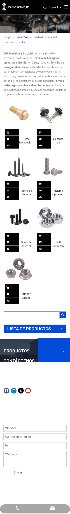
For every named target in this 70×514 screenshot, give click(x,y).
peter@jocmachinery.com (41, 385)
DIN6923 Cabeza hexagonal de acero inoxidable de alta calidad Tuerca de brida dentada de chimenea (26, 296)
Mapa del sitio (37, 486)
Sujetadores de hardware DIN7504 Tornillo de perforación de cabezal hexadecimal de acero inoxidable (58, 141)
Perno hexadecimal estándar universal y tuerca (26, 141)
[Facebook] (6, 391)
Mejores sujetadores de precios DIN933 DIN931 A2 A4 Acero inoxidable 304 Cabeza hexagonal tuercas (58, 192)
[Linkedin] (14, 391)
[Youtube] (28, 391)
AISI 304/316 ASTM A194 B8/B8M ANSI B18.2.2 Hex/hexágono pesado (58, 244)
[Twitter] (21, 391)
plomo (7, 491)
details (10, 144)
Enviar (18, 472)
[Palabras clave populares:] (62, 314)
